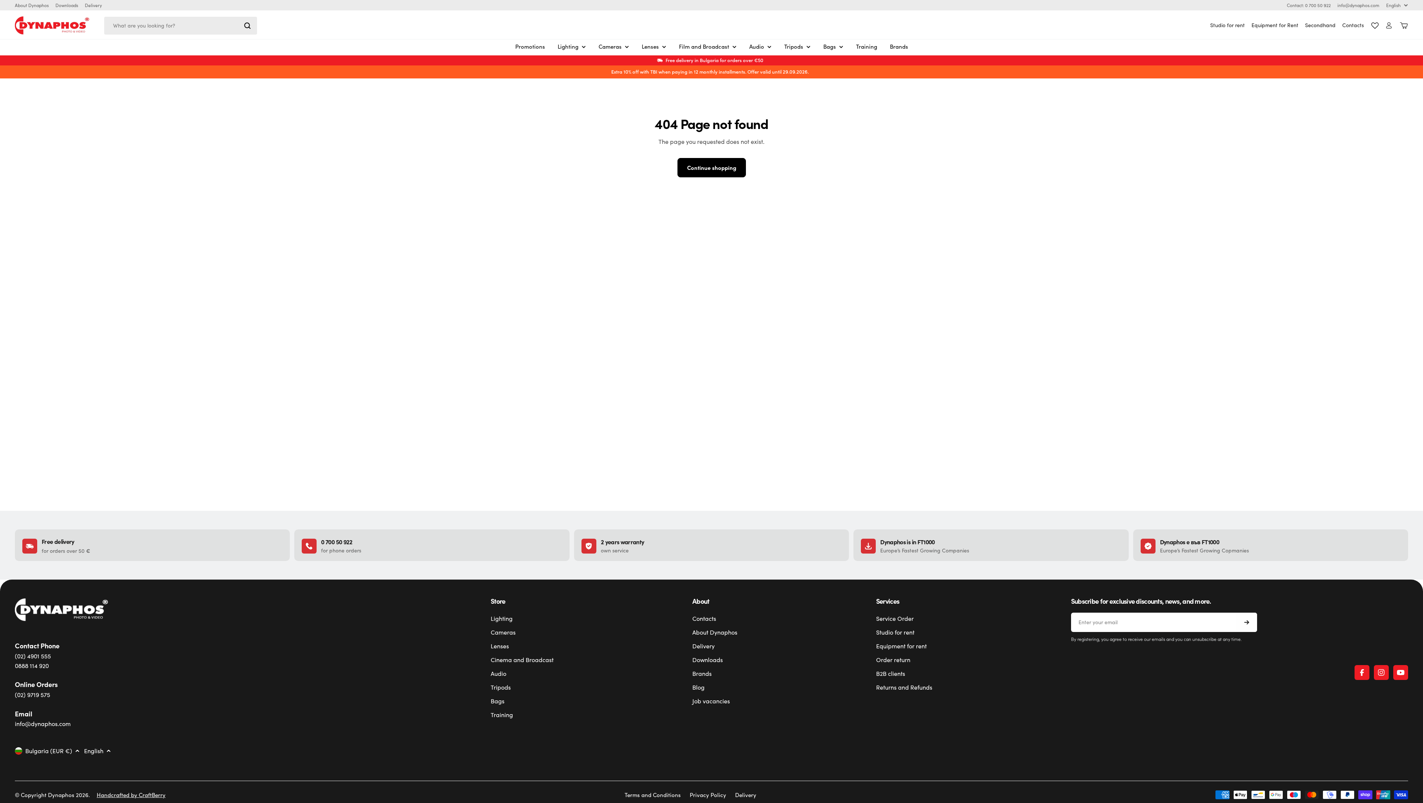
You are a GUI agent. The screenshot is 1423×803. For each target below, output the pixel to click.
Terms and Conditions (653, 795)
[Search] (247, 25)
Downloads (66, 5)
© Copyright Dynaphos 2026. (52, 795)
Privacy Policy (708, 795)
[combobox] (180, 26)
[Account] (1389, 25)
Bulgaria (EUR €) (48, 751)
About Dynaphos (32, 5)
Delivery (93, 5)
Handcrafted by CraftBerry (131, 795)
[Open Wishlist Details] (1375, 25)
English (1393, 5)
